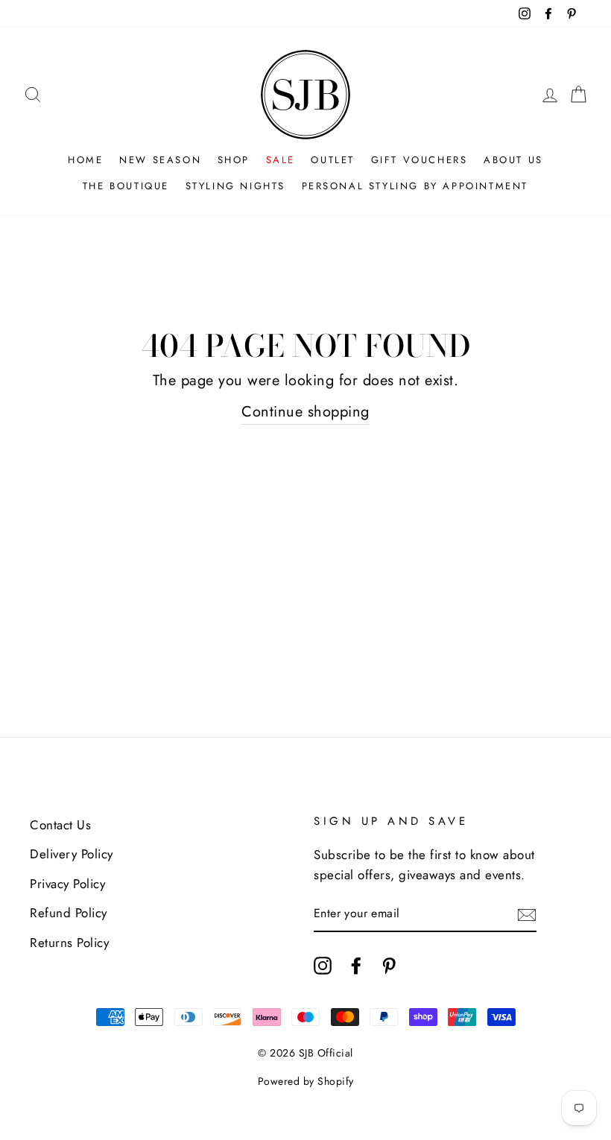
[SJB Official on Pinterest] (389, 964)
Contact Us (60, 825)
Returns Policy (69, 942)
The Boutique (126, 186)
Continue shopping (305, 411)
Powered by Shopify (306, 1081)
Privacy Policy (67, 884)
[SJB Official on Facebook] (356, 964)
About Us (513, 160)
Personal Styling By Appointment (415, 186)
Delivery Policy (71, 854)
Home (85, 160)
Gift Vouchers (419, 160)
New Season (160, 160)
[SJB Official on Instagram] (323, 964)
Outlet (333, 160)
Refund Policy (68, 913)
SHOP (234, 160)
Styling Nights (235, 186)
